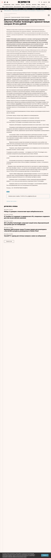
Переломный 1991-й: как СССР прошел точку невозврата (23, 10)
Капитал (38, 6)
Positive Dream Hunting (12, 40)
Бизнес (13, 4)
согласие (32, 554)
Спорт (46, 6)
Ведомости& (27, 6)
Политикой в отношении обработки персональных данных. (14, 556)
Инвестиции (28, 4)
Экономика (18, 4)
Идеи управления (17, 6)
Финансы (23, 4)
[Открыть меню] (49, 2)
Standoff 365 (19, 103)
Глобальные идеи (7, 4)
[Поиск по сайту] (41, 2)
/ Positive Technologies (25, 17)
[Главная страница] (24, 2)
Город (23, 6)
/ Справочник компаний (15, 17)
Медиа (39, 4)
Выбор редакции (7, 10)
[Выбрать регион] (39, 2)
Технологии (34, 4)
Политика (43, 4)
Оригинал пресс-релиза (12, 201)
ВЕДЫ (3, 6)
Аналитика (33, 6)
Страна (42, 6)
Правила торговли (9, 6)
